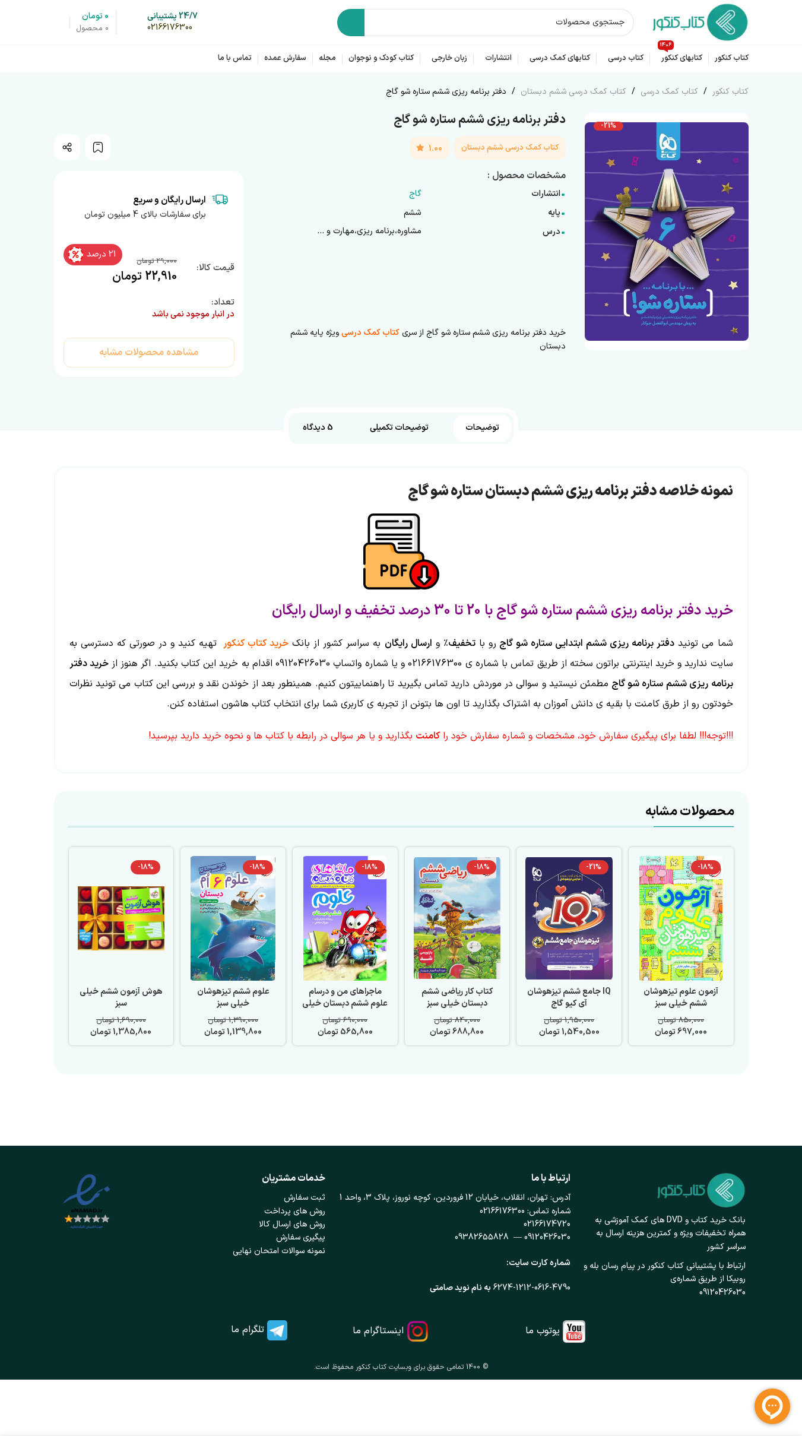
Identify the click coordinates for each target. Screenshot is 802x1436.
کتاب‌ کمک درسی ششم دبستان (572, 91)
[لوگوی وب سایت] (700, 21)
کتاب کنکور (729, 91)
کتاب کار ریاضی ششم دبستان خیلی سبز (457, 997)
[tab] (482, 428)
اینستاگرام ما (378, 1331)
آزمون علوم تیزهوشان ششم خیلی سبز (680, 997)
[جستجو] (350, 22)
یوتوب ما (542, 1331)
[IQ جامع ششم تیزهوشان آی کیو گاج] (569, 918)
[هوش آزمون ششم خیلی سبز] (121, 918)
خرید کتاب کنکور (256, 643)
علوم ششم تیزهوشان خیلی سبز (233, 997)
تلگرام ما (247, 1330)
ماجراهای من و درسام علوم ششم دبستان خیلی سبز (345, 1003)
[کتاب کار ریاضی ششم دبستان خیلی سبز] (457, 918)
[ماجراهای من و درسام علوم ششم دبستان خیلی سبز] (345, 918)
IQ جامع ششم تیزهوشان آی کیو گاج (569, 997)
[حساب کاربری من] (58, 22)
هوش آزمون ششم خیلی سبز (121, 997)
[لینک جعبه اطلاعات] (172, 22)
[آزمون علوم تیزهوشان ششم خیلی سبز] (681, 918)
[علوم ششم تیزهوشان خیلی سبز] (233, 918)
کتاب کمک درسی (668, 91)
